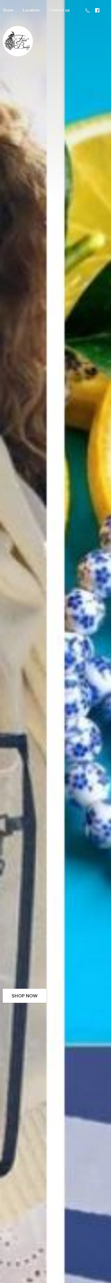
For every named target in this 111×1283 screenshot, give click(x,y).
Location (31, 10)
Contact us (59, 10)
